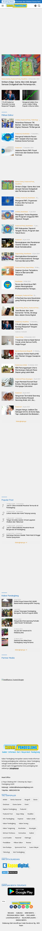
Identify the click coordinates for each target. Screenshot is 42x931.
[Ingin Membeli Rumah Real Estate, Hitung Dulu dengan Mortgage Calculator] (8, 383)
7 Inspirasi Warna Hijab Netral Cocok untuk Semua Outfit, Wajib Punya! (27, 342)
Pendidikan (6, 843)
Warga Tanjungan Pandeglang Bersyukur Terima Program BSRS (26, 612)
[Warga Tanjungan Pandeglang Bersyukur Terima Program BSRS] (7, 613)
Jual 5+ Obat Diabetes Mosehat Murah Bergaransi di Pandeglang (20, 528)
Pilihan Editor (18, 843)
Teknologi (34, 120)
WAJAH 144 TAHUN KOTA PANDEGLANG (23, 632)
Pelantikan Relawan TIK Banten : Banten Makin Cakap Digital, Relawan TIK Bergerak (27, 125)
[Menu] (3, 6)
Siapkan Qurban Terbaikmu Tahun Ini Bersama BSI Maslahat (26, 272)
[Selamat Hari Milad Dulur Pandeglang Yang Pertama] (5, 642)
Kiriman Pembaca (9, 833)
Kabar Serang (23, 823)
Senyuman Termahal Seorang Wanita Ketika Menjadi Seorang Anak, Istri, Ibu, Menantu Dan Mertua (27, 399)
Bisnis (26, 308)
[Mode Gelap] (35, 6)
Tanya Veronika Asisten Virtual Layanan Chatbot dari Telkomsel (20, 521)
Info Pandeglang (8, 819)
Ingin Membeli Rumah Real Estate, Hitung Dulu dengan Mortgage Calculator (26, 384)
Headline (24, 79)
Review (28, 843)
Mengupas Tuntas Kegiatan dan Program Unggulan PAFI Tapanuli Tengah (26, 216)
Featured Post (15, 79)
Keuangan (18, 295)
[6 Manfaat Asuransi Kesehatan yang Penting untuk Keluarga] (8, 298)
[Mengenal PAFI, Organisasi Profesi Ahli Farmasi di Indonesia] (8, 201)
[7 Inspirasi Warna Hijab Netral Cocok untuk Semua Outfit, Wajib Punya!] (8, 341)
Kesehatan (26, 134)
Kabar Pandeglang (9, 823)
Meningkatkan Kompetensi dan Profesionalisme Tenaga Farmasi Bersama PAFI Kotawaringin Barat (27, 259)
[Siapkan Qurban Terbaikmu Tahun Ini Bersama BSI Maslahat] (8, 271)
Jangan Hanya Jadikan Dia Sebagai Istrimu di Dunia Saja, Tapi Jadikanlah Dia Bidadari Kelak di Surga (27, 413)
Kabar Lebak (31, 819)
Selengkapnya (21, 421)
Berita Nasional (20, 351)
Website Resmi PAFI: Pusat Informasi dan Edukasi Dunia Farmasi (27, 152)
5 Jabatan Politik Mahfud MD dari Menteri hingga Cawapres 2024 (27, 356)
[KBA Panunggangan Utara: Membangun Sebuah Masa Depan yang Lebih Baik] (8, 369)
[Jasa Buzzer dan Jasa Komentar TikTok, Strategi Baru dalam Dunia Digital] (8, 312)
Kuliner (31, 833)
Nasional (18, 838)
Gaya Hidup (19, 254)
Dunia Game (6, 79)
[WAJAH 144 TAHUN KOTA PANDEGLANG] (5, 632)
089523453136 (14, 790)
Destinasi (6, 804)
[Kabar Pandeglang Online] (16, 6)
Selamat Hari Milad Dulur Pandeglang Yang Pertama (23, 641)
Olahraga (28, 838)
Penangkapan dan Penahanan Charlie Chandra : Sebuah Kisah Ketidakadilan (27, 244)
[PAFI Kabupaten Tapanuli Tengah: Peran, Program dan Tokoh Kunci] (8, 229)
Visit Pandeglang (18, 852)
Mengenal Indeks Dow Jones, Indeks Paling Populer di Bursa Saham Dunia (31, 104)
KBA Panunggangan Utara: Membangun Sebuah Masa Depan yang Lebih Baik (26, 370)
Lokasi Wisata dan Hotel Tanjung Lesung (21, 513)
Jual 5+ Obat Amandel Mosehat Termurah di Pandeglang (22, 506)
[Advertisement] (21, 31)
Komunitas (22, 833)
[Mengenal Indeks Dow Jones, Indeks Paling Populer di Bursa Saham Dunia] (31, 95)
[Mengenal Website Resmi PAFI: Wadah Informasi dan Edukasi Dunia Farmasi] (8, 137)
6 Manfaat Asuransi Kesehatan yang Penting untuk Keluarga (27, 299)
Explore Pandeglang (10, 809)
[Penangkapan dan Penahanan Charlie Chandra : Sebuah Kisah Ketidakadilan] (8, 243)
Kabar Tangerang (9, 828)
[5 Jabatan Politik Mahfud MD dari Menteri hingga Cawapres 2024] (8, 355)
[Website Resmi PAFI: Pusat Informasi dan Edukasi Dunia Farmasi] (8, 151)
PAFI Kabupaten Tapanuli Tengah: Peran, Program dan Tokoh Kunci (27, 230)
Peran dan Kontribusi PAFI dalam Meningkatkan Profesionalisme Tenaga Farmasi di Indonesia (25, 287)
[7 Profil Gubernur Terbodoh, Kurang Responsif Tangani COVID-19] (11, 95)
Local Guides (7, 838)
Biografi (29, 351)
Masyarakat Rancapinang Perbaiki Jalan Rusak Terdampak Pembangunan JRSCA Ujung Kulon (26, 622)
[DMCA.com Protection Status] (10, 872)
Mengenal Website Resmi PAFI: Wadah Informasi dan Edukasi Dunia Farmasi (26, 138)
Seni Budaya (7, 847)
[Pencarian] (39, 6)
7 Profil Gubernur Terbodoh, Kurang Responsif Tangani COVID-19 (8, 104)
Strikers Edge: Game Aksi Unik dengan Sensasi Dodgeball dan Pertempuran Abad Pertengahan (19, 84)
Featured (18, 134)
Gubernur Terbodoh (21, 332)
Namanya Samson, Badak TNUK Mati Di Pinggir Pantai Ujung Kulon (23, 536)
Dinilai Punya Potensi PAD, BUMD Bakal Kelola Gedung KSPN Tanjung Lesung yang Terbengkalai (26, 602)
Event (27, 804)
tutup (3, 901)
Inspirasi (20, 819)
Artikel (17, 120)
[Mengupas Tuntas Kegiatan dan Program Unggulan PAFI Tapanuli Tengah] (8, 215)
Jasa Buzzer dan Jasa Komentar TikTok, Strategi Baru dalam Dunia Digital (26, 312)
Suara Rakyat (33, 847)
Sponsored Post (20, 847)
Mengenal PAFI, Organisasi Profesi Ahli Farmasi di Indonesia (26, 203)
